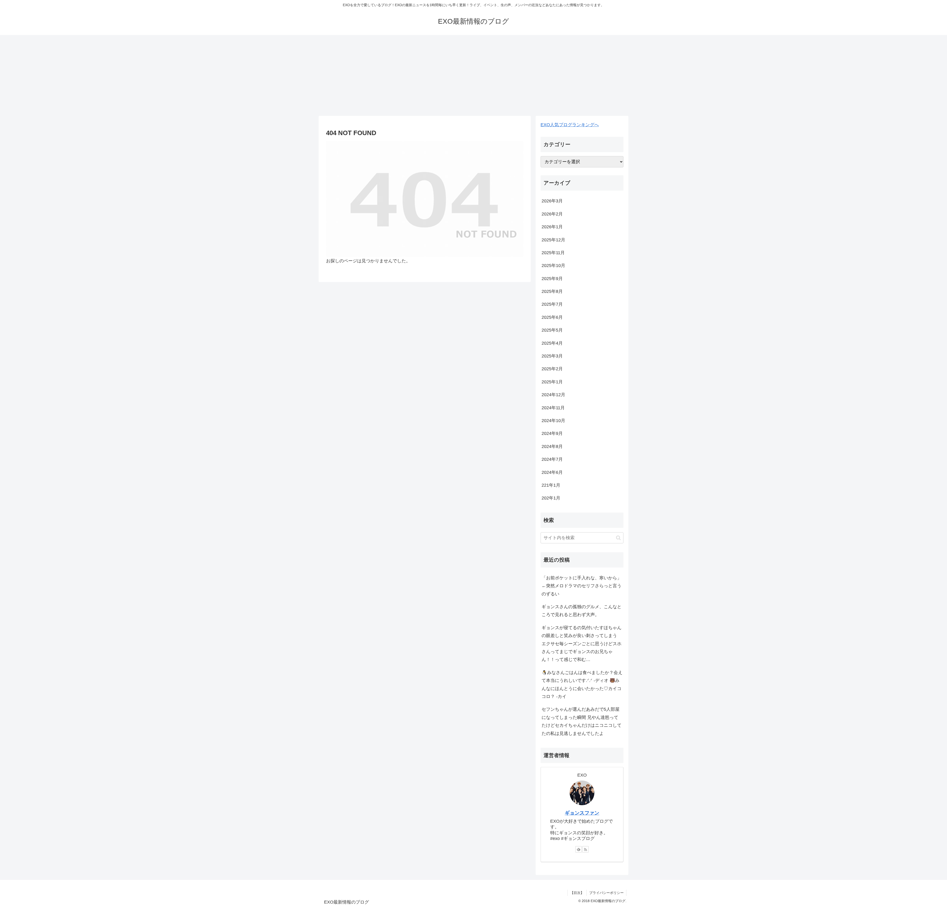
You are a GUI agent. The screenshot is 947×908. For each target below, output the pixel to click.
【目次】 (577, 893)
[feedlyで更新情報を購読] (578, 849)
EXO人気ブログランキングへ (570, 124)
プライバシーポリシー (606, 893)
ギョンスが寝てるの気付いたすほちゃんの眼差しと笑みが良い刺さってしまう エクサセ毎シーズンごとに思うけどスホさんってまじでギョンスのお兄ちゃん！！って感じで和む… (581, 643)
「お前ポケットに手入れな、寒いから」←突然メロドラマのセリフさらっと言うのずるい (581, 585)
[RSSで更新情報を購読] (585, 849)
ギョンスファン (582, 813)
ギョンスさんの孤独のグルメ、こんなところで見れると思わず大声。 (581, 610)
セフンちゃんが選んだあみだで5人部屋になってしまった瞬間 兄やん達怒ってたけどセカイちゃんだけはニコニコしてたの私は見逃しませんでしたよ (581, 721)
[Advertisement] (473, 75)
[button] (618, 538)
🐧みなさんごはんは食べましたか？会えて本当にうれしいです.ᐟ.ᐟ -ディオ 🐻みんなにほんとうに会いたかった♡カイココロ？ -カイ (582, 684)
